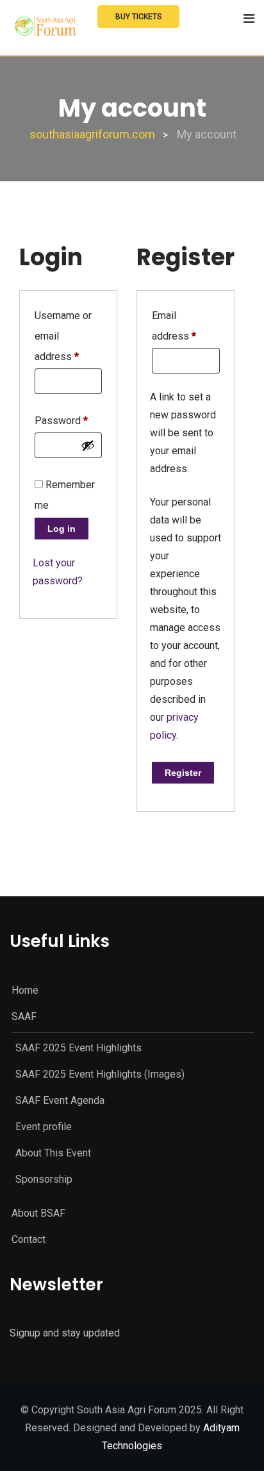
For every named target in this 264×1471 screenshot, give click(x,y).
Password (61, 421)
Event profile (43, 1127)
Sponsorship (43, 1179)
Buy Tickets (138, 16)
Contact (28, 1239)
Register (183, 773)
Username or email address (68, 336)
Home (25, 990)
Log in (61, 528)
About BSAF (38, 1213)
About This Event (53, 1153)
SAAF (24, 1016)
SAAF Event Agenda (59, 1100)
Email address (185, 325)
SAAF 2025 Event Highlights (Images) (100, 1074)
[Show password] (88, 445)
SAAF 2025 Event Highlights (78, 1048)
